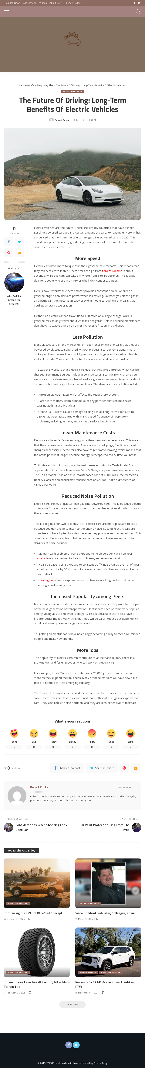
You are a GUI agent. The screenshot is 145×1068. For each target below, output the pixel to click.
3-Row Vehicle (88, 972)
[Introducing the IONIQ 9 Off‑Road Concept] (37, 883)
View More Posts (126, 787)
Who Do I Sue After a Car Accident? (14, 300)
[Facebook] (135, 3)
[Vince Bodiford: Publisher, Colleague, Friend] (108, 883)
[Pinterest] (8, 252)
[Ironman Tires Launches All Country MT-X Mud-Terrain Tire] (37, 952)
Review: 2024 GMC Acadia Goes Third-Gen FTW (105, 984)
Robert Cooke (62, 120)
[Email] (19, 252)
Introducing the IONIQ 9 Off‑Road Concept (33, 913)
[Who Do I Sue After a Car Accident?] (14, 282)
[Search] (137, 11)
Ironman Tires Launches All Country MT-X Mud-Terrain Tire (37, 984)
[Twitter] (139, 3)
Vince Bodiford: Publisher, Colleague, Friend (105, 913)
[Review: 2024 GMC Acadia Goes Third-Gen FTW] (108, 952)
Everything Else (72, 91)
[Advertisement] (72, 45)
